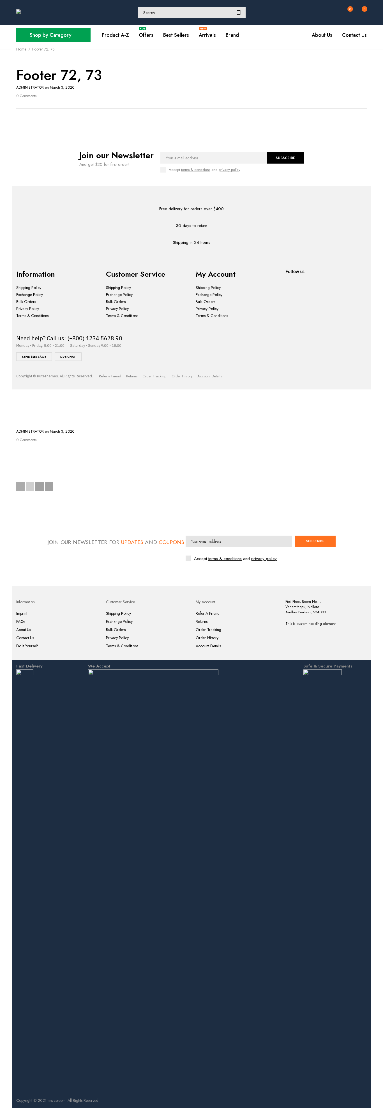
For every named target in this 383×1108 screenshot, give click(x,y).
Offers (146, 35)
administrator (30, 87)
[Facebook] (20, 486)
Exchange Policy (29, 294)
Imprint (21, 613)
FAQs (20, 621)
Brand (232, 35)
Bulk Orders (26, 301)
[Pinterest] (39, 486)
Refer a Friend (110, 376)
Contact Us (25, 638)
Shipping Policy (28, 287)
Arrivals (207, 35)
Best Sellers (176, 35)
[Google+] (49, 486)
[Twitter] (30, 486)
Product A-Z (115, 35)
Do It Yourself (27, 646)
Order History (182, 376)
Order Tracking (154, 376)
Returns (131, 376)
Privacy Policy (27, 308)
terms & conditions (225, 559)
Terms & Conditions (32, 315)
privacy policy (264, 559)
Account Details (209, 376)
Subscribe (285, 157)
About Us (23, 629)
